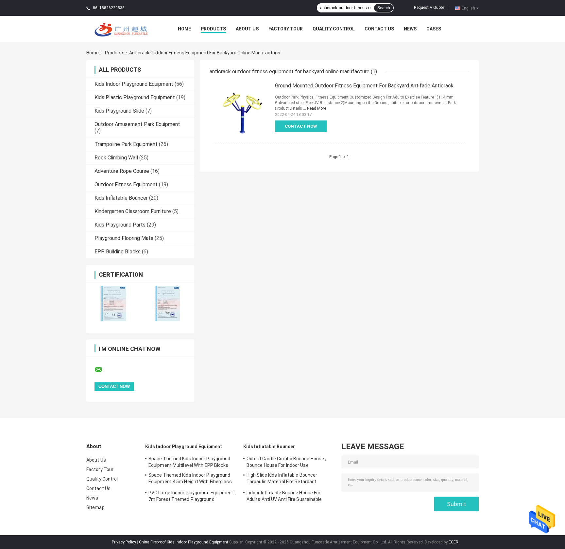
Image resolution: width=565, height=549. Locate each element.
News (410, 28)
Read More (316, 108)
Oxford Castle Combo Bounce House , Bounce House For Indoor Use (286, 462)
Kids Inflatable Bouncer (121, 198)
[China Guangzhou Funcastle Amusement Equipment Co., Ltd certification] (113, 303)
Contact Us (379, 28)
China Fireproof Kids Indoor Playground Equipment (183, 542)
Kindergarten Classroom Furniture (132, 211)
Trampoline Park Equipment (126, 144)
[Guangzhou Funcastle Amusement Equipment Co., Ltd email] (102, 369)
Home (184, 28)
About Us (247, 28)
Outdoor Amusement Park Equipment (137, 124)
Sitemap (95, 507)
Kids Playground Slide (119, 111)
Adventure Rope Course (121, 171)
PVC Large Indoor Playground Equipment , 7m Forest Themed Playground (192, 496)
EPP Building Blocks (117, 251)
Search (383, 8)
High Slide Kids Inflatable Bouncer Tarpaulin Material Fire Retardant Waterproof (282, 479)
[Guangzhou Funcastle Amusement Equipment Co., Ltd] (122, 28)
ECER (453, 542)
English (468, 8)
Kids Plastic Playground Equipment (134, 97)
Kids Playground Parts (120, 225)
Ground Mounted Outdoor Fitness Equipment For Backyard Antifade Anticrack (364, 85)
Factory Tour (285, 28)
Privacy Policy (124, 542)
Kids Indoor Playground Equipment (133, 84)
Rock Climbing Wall (116, 158)
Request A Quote (429, 7)
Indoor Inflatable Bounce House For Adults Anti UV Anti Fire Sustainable (284, 496)
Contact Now (301, 126)
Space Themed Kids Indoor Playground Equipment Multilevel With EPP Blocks (189, 462)
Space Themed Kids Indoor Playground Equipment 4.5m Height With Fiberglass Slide (190, 479)
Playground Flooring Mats (123, 238)
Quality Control (334, 28)
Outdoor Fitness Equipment (126, 184)
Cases (433, 28)
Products (213, 28)
